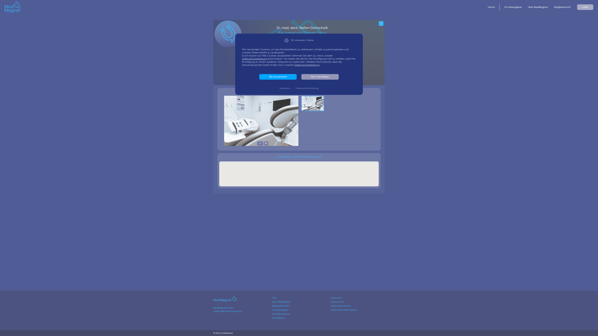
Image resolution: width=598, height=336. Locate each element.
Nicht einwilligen (320, 76)
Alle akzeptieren (278, 76)
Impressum (285, 88)
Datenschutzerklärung (254, 59)
